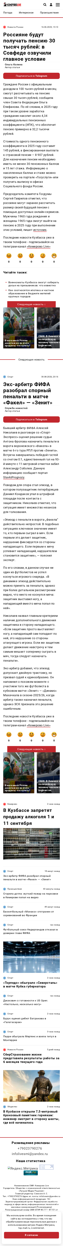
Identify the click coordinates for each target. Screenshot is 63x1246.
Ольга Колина (14, 64)
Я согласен (31, 1235)
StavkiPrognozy (13, 477)
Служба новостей (16, 408)
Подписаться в (31, 75)
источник (40, 229)
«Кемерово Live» (38, 246)
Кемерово (12, 804)
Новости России (15, 27)
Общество (12, 1107)
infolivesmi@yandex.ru (30, 1154)
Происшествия (14, 889)
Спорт (10, 377)
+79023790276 (30, 1148)
